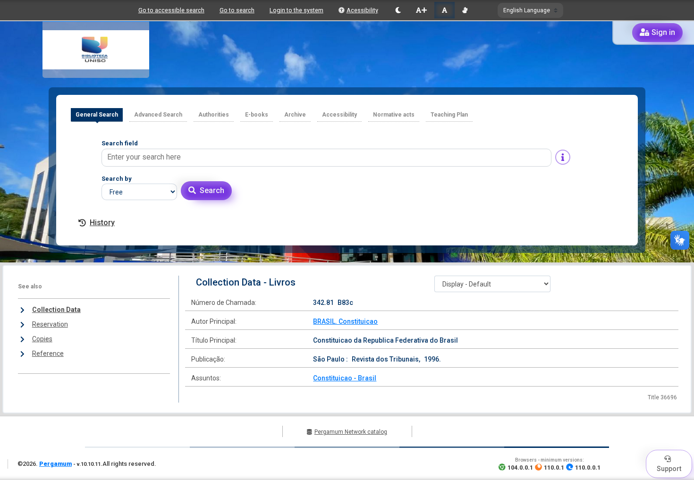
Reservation (50, 324)
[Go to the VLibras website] (465, 10)
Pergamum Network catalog (350, 432)
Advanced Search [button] (158, 114)
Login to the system (296, 10)
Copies (42, 339)
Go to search (237, 10)
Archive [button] (295, 114)
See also (30, 286)
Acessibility (362, 10)
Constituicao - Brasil (344, 378)
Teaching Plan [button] (449, 114)
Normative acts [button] (394, 114)
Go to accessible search (171, 10)
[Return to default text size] (444, 10)
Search (212, 190)
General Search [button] (97, 114)
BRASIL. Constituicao (345, 321)
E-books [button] (256, 114)
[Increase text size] (421, 10)
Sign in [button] (663, 32)
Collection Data (56, 309)
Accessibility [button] (339, 114)
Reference (48, 353)
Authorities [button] (213, 114)
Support (669, 468)
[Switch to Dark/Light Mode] (398, 10)
